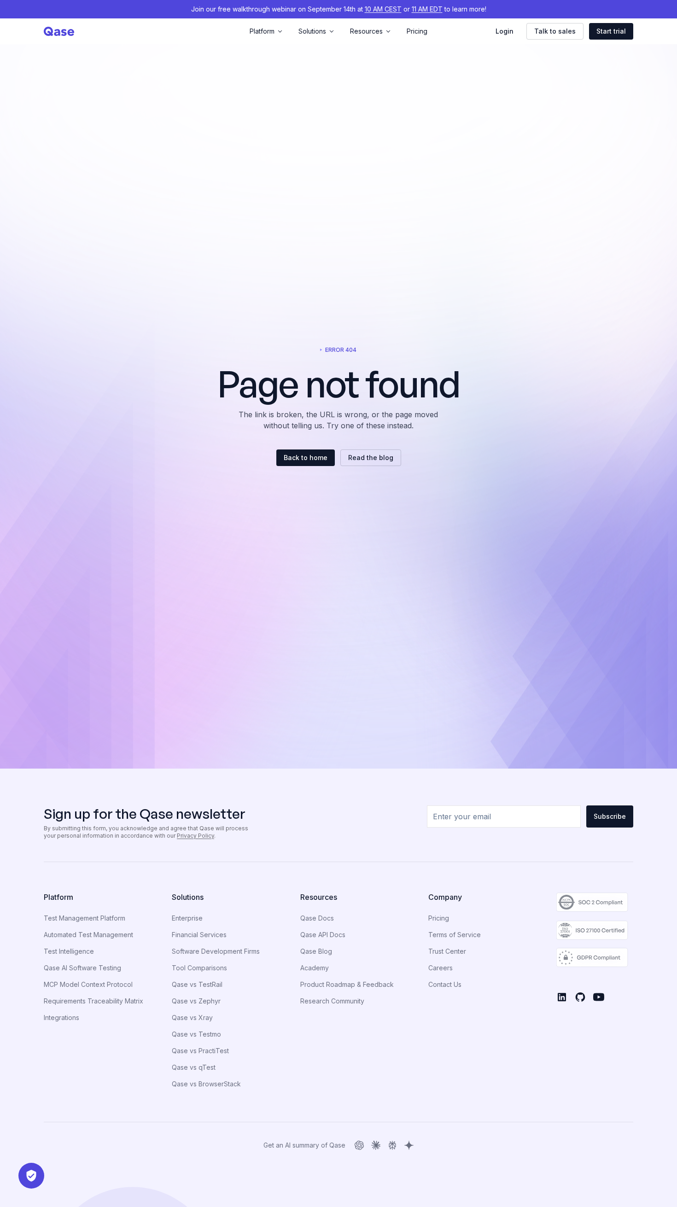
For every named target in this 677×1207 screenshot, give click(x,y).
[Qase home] (142, 31)
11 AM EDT (427, 9)
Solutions (312, 31)
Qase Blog (316, 951)
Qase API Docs (322, 935)
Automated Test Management (88, 935)
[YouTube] (598, 997)
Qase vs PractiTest (200, 1051)
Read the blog (370, 457)
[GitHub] (580, 997)
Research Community (332, 1001)
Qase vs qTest (194, 1067)
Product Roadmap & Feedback (347, 984)
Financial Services (199, 935)
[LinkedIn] (561, 997)
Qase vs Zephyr (196, 1001)
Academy (314, 968)
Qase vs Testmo (196, 1034)
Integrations (61, 1017)
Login (505, 31)
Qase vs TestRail (197, 984)
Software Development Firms (216, 951)
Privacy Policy (195, 835)
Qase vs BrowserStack (206, 1084)
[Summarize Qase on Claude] (375, 1145)
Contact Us (444, 984)
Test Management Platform (84, 918)
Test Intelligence (69, 951)
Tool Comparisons (199, 968)
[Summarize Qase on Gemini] (409, 1145)
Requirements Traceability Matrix (93, 1001)
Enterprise (187, 918)
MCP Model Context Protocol (88, 984)
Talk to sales (555, 31)
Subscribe (610, 816)
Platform (262, 31)
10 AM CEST (383, 9)
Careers (440, 968)
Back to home (305, 457)
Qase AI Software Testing (82, 968)
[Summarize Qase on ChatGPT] (359, 1145)
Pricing (417, 31)
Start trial (611, 31)
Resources (366, 31)
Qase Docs (317, 918)
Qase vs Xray (192, 1017)
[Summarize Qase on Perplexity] (392, 1145)
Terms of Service (454, 935)
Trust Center (447, 951)
